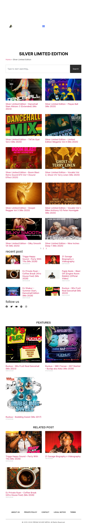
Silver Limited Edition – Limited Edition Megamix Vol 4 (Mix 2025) (61, 140)
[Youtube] (75, 26)
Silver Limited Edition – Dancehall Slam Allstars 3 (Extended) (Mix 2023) (22, 106)
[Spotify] (21, 307)
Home (8, 59)
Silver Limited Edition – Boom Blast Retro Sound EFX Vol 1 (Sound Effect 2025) (22, 174)
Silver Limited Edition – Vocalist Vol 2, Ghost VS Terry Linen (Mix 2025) (62, 173)
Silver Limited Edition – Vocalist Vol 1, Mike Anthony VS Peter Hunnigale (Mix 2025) (63, 210)
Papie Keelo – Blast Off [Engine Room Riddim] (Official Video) (71, 275)
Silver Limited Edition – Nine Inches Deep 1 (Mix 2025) (62, 244)
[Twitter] (12, 307)
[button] (43, 26)
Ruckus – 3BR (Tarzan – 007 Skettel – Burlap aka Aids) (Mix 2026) (62, 367)
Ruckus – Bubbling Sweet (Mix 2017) (23, 417)
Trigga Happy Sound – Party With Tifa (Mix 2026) (31, 259)
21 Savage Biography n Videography (68, 259)
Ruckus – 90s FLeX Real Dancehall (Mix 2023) (71, 290)
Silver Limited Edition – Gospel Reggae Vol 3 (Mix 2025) (20, 209)
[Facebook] (7, 307)
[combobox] (37, 69)
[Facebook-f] (81, 26)
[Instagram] (78, 26)
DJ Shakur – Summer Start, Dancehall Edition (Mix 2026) (30, 292)
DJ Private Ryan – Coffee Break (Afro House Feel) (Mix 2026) (31, 275)
